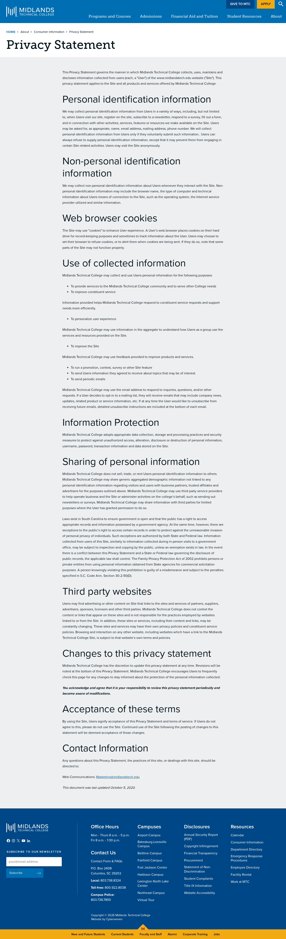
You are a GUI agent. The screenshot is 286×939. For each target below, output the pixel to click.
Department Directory (246, 849)
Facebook (8, 840)
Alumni (172, 934)
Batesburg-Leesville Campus (152, 844)
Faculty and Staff (151, 934)
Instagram (13, 840)
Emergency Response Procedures (247, 858)
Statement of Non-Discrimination (197, 869)
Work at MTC (240, 882)
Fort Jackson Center (152, 867)
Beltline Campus (150, 853)
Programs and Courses (110, 16)
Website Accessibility (199, 893)
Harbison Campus (150, 875)
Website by (106, 919)
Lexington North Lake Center (153, 883)
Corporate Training (195, 934)
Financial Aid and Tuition (194, 16)
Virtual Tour (146, 900)
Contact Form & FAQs (106, 861)
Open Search (281, 4)
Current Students (122, 934)
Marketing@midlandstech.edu (118, 777)
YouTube (23, 840)
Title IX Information (198, 886)
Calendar (237, 835)
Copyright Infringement (201, 846)
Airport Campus (149, 835)
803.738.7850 (101, 900)
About (276, 16)
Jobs (217, 934)
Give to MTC (240, 4)
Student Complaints (198, 879)
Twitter (18, 840)
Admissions (151, 16)
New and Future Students (88, 934)
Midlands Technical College (30, 11)
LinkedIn (28, 840)
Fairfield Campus (150, 860)
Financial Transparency (201, 853)
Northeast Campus (151, 893)
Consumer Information (49, 32)
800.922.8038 (115, 888)
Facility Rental (241, 875)
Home (10, 32)
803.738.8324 (110, 880)
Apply (266, 4)
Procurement (193, 860)
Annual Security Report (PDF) (201, 837)
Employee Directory (245, 867)
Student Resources (244, 16)
